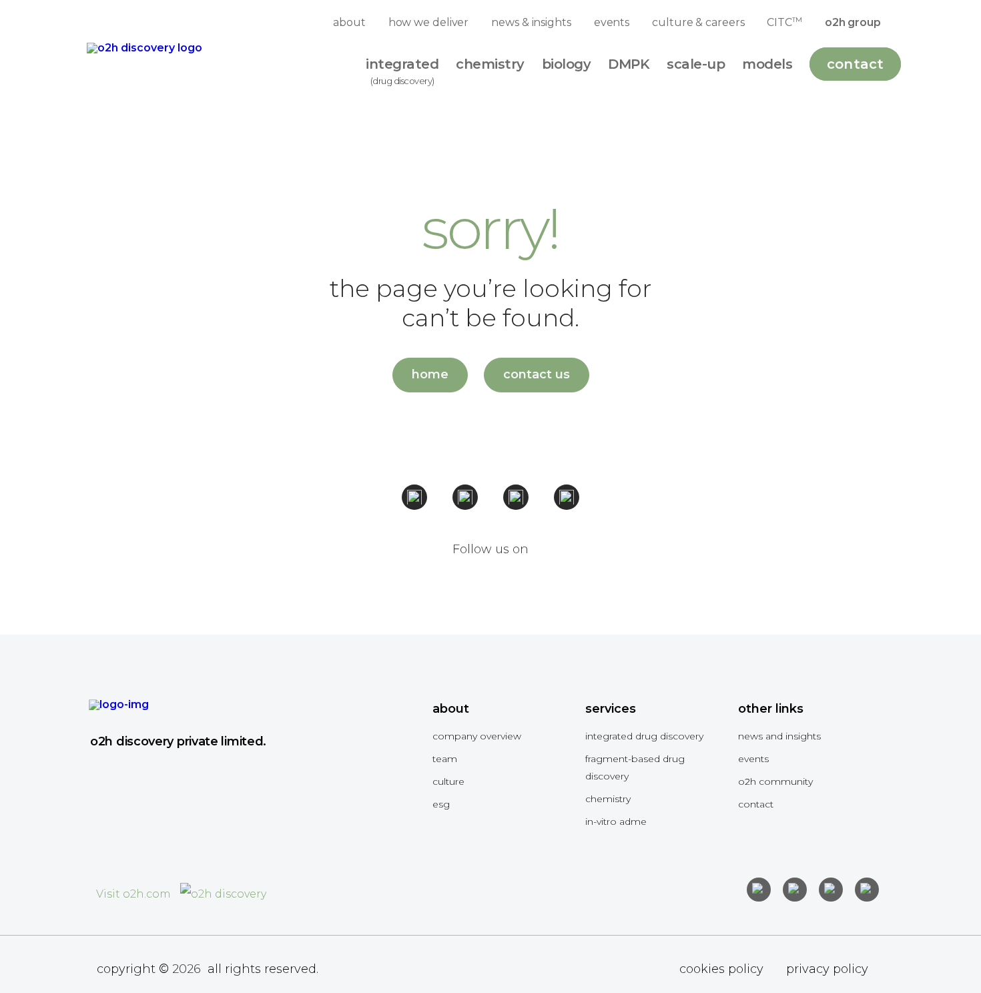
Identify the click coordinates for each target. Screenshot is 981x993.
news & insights (531, 22)
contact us (536, 374)
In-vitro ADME (616, 821)
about (349, 22)
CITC (784, 22)
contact (755, 804)
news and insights (779, 736)
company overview (476, 736)
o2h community (775, 781)
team (444, 759)
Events (753, 759)
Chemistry (608, 799)
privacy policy (827, 969)
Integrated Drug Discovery (644, 736)
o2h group (853, 22)
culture (448, 781)
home (430, 374)
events (611, 22)
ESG (441, 804)
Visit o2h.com (135, 894)
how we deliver (428, 22)
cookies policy (721, 969)
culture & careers (698, 22)
